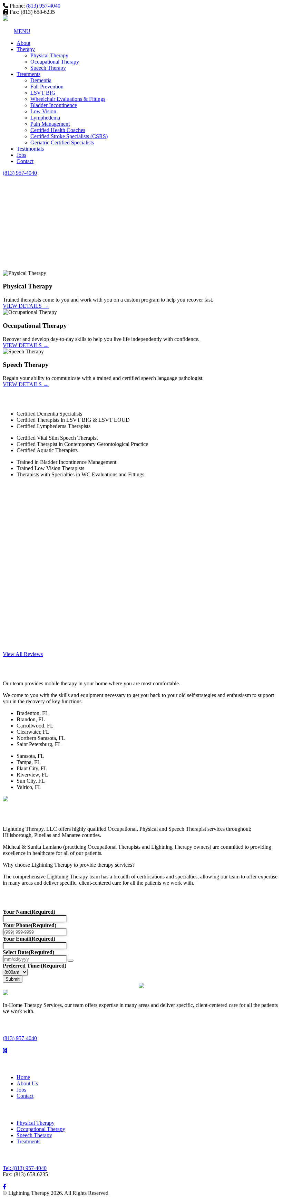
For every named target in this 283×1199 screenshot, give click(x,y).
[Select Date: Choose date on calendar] (71, 961)
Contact (25, 161)
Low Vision (43, 111)
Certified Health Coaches (57, 130)
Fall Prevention (47, 86)
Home (23, 1077)
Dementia (40, 80)
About (23, 43)
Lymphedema (45, 118)
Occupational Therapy (54, 62)
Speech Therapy (48, 68)
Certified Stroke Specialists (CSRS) (69, 136)
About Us (27, 1083)
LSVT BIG (43, 93)
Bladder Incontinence (53, 105)
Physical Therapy (49, 55)
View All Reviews (23, 654)
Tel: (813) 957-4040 (25, 1168)
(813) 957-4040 (43, 6)
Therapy (26, 49)
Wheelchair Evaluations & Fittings (67, 99)
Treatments (28, 74)
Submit (13, 979)
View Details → (26, 306)
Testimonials (30, 149)
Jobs (21, 155)
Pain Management (50, 124)
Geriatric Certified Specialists (62, 142)
